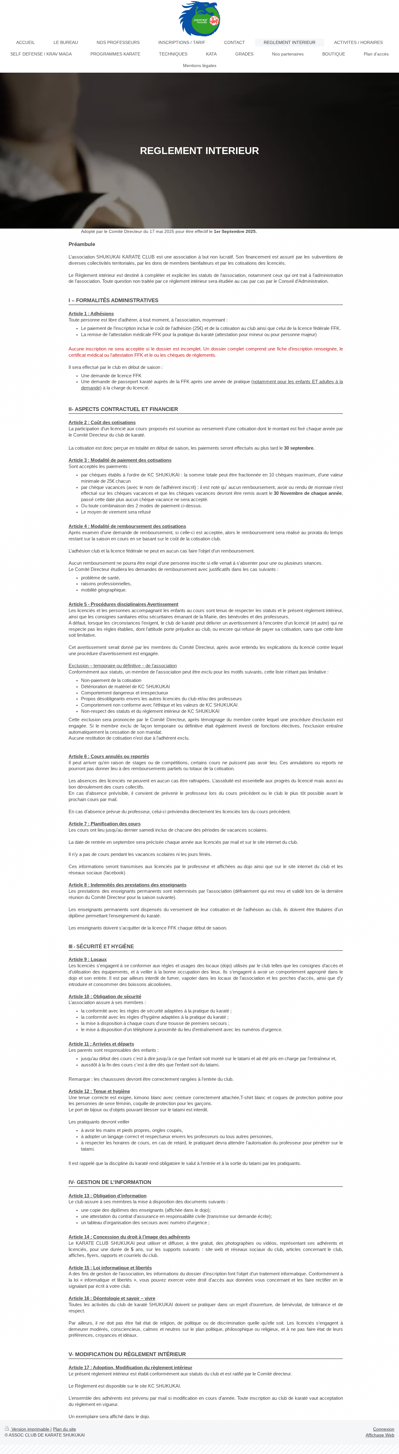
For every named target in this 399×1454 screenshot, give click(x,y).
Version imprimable (30, 1429)
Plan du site (64, 1429)
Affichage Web (380, 1434)
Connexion (383, 1429)
